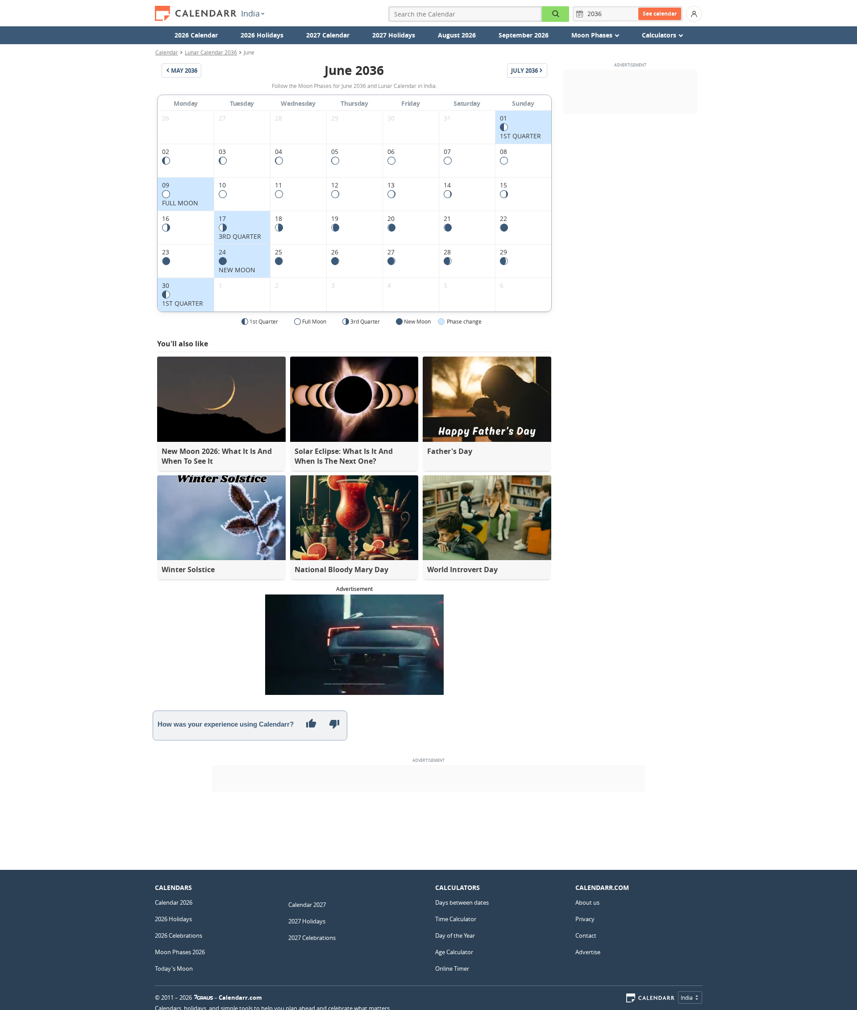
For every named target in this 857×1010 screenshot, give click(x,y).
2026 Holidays (262, 35)
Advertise (587, 952)
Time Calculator (455, 919)
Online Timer (452, 968)
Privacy (585, 919)
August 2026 (457, 35)
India (250, 13)
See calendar (660, 13)
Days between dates (462, 902)
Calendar (166, 52)
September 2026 (524, 35)
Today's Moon (174, 968)
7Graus (203, 997)
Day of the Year (455, 935)
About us (587, 902)
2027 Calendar (327, 35)
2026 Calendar (196, 35)
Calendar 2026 (173, 902)
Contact (585, 935)
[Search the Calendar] (555, 14)
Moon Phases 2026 (180, 952)
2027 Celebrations (312, 938)
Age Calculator (454, 952)
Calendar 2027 (307, 905)
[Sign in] (694, 14)
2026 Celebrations (178, 935)
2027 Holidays (393, 35)
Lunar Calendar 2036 (211, 52)
